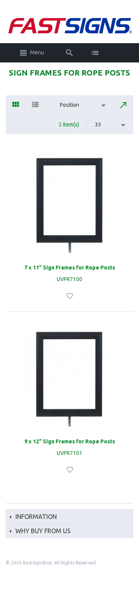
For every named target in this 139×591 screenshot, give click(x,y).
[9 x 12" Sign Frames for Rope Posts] (69, 379)
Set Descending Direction (123, 104)
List (35, 104)
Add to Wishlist (71, 296)
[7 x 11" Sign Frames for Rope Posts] (69, 205)
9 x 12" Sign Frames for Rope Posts (69, 441)
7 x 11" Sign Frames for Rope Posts (69, 267)
